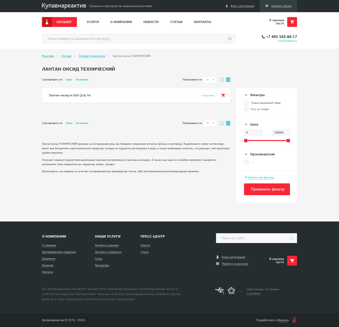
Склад (98, 258)
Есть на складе (260, 109)
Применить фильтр (267, 189)
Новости (151, 22)
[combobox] (210, 80)
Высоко (283, 320)
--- (252, 162)
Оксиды (66, 56)
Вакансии (47, 265)
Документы (48, 258)
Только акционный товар (266, 103)
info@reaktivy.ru (287, 41)
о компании (253, 293)
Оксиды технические (92, 56)
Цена (69, 79)
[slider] (245, 140)
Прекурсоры (102, 265)
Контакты (202, 22)
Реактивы (48, 56)
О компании (121, 22)
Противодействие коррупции (59, 252)
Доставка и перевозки (108, 252)
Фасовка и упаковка (107, 245)
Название (82, 79)
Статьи (176, 22)
